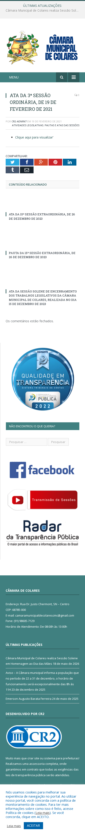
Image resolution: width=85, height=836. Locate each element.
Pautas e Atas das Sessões (62, 125)
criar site (33, 758)
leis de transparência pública (26, 775)
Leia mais (43, 813)
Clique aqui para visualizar (34, 137)
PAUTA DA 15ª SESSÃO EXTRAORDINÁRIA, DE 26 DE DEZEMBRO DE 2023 (42, 255)
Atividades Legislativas (27, 125)
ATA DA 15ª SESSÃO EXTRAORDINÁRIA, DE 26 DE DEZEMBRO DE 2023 (42, 216)
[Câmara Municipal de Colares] (42, 46)
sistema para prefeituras (61, 758)
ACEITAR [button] (33, 825)
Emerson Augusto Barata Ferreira (28, 699)
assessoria (37, 764)
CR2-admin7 (19, 121)
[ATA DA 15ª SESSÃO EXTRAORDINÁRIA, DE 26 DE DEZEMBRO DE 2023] (42, 206)
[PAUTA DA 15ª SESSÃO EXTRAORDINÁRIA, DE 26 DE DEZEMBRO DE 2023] (42, 244)
